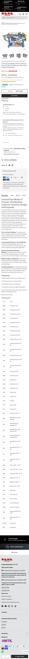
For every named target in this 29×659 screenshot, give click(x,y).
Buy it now (14, 95)
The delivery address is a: (8, 104)
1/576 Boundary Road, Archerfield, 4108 (15, 580)
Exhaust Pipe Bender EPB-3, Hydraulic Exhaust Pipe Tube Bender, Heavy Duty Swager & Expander (13, 24)
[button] (23, 14)
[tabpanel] (14, 364)
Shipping (10, 77)
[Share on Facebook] (9, 165)
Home (2, 22)
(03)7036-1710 (5, 590)
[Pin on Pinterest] (12, 165)
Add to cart (19, 91)
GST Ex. (9, 75)
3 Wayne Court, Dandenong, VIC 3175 (15, 570)
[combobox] (14, 17)
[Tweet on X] (6, 165)
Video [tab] (12, 195)
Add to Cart (20, 656)
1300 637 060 (5, 587)
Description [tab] (4, 195)
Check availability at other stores (11, 154)
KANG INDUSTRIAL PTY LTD (8, 61)
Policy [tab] (24, 195)
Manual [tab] (18, 195)
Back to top (14, 552)
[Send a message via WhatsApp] (2, 651)
